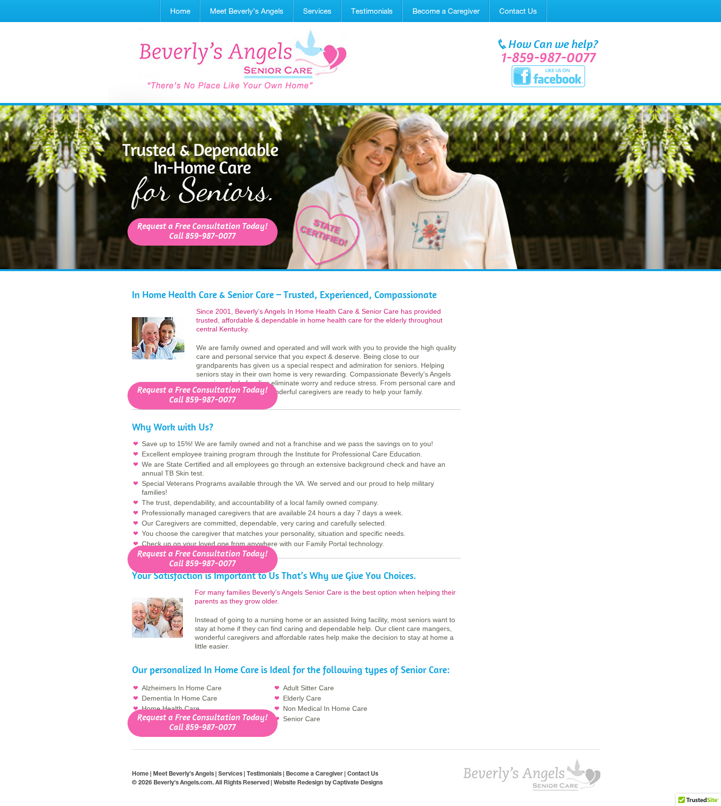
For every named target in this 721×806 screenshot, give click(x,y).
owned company (351, 502)
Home (180, 11)
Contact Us (518, 11)
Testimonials (372, 11)
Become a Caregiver (446, 11)
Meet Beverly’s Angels (246, 11)
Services (317, 11)
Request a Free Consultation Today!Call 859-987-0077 (202, 231)
